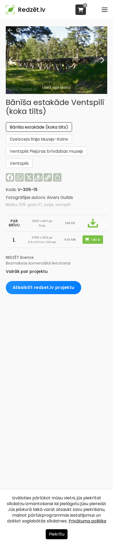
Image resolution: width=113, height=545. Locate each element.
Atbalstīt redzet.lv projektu (43, 287)
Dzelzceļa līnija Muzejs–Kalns (39, 139)
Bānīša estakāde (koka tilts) (39, 127)
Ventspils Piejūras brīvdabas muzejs (46, 151)
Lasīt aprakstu (56, 87)
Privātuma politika (87, 521)
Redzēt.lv (31, 10)
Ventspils (19, 163)
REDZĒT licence (20, 257)
